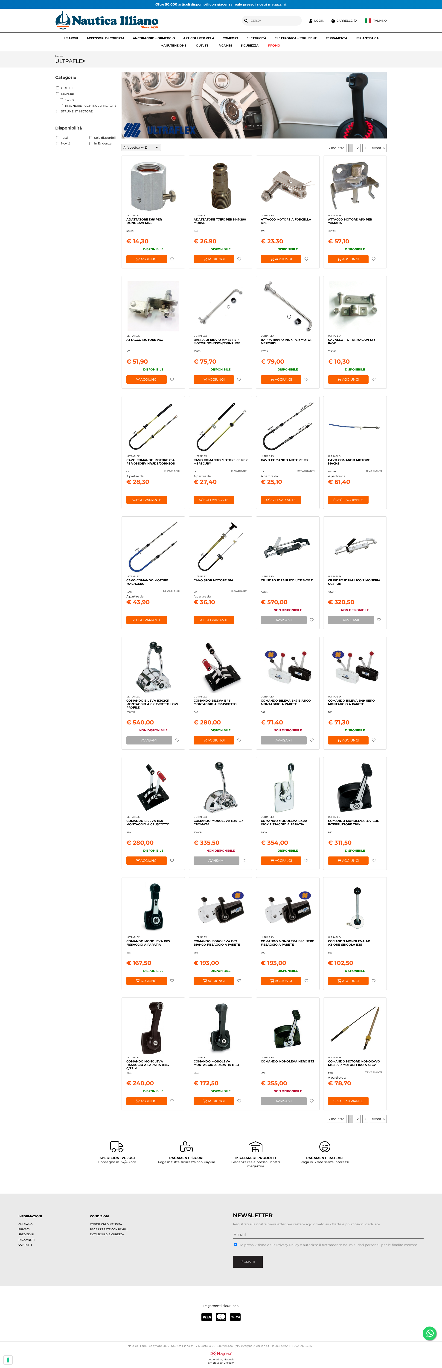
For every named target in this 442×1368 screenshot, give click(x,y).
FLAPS (69, 99)
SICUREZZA (250, 45)
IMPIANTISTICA (367, 38)
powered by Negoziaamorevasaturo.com (221, 1361)
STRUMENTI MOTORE (77, 111)
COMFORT (230, 38)
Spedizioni (26, 1234)
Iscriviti (248, 1262)
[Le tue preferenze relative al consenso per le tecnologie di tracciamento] (8, 1360)
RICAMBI (225, 45)
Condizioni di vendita (106, 1224)
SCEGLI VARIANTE (146, 500)
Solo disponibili (105, 137)
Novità (65, 143)
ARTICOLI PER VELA (198, 38)
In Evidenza (103, 143)
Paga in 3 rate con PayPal (109, 1229)
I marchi (71, 38)
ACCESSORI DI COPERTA (106, 38)
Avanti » (378, 148)
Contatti (25, 1244)
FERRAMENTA (336, 38)
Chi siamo (25, 1224)
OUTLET (202, 45)
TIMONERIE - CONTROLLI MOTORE (90, 105)
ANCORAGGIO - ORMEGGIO (154, 38)
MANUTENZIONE (173, 45)
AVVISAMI (284, 620)
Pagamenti (26, 1239)
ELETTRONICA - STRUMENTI (296, 38)
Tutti (64, 137)
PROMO (274, 45)
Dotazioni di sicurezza (107, 1234)
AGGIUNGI (148, 259)
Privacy (24, 1229)
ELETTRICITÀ (256, 38)
